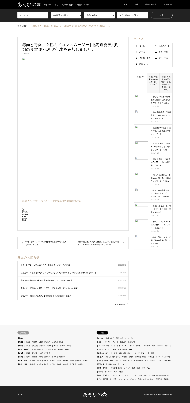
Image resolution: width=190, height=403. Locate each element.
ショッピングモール (164, 360)
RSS (22, 394)
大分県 (52, 364)
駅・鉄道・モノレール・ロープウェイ (123, 379)
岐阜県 (41, 353)
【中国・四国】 (22, 360)
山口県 (59, 360)
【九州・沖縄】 (22, 364)
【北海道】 (21, 338)
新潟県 (34, 349)
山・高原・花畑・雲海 (118, 353)
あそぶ (142, 52)
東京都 (28, 346)
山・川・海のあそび (113, 357)
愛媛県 (78, 360)
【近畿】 (20, 357)
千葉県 (49, 346)
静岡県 (28, 353)
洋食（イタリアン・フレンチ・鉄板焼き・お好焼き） (117, 342)
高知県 (85, 360)
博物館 (113, 368)
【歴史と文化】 (102, 364)
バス (143, 379)
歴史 (119, 364)
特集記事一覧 (150, 4)
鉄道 (133, 368)
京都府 (28, 357)
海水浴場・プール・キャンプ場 (159, 357)
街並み (152, 360)
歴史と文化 (163, 52)
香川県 (65, 360)
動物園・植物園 (134, 357)
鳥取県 (45, 360)
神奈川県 (35, 346)
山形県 (54, 342)
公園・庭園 (150, 353)
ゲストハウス (137, 375)
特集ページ (143, 64)
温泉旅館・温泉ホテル (163, 375)
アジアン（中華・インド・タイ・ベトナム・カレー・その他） (120, 346)
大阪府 (34, 357)
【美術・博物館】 (103, 368)
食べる (142, 46)
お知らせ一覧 (120, 304)
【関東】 (20, 346)
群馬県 (62, 346)
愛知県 (34, 353)
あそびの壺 (95, 394)
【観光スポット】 (103, 353)
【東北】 (20, 342)
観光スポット (164, 46)
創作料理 (147, 346)
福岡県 (32, 364)
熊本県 (59, 364)
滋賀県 (47, 357)
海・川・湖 (132, 353)
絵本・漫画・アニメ (144, 368)
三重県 (47, 353)
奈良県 (54, 357)
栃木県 (56, 346)
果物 (114, 349)
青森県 (28, 342)
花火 (116, 360)
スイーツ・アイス (104, 349)
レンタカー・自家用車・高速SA (158, 379)
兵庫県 (41, 357)
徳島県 (72, 360)
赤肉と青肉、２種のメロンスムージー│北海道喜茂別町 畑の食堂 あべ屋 (51, 201)
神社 (110, 364)
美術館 (119, 368)
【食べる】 (100, 338)
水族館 (124, 357)
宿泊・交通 (163, 58)
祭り (100, 360)
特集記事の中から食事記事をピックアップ (153, 81)
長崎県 (45, 364)
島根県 (52, 360)
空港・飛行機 (103, 379)
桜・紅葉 (141, 353)
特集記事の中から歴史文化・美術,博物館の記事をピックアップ (166, 83)
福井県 (67, 349)
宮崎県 (65, 364)
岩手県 (34, 342)
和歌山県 (62, 357)
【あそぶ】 (100, 357)
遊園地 (144, 357)
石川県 (60, 349)
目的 (136, 4)
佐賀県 (39, 364)
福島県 (61, 342)
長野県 (40, 349)
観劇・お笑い (108, 360)
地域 (125, 4)
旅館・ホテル (149, 375)
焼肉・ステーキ (157, 346)
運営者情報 (168, 4)
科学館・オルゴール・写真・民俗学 (110, 372)
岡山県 (39, 360)
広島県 (32, 360)
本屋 (146, 360)
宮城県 (47, 342)
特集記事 (140, 77)
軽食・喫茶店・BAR (125, 349)
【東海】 (20, 353)
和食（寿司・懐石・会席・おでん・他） (120, 338)
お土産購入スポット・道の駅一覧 (131, 360)
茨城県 (69, 346)
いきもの (127, 368)
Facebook (18, 394)
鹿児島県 (73, 364)
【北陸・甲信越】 (23, 349)
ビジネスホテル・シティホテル (120, 375)
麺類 (166, 346)
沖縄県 (80, 364)
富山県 (54, 349)
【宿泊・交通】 (102, 375)
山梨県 (47, 349)
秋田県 (41, 342)
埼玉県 (42, 346)
